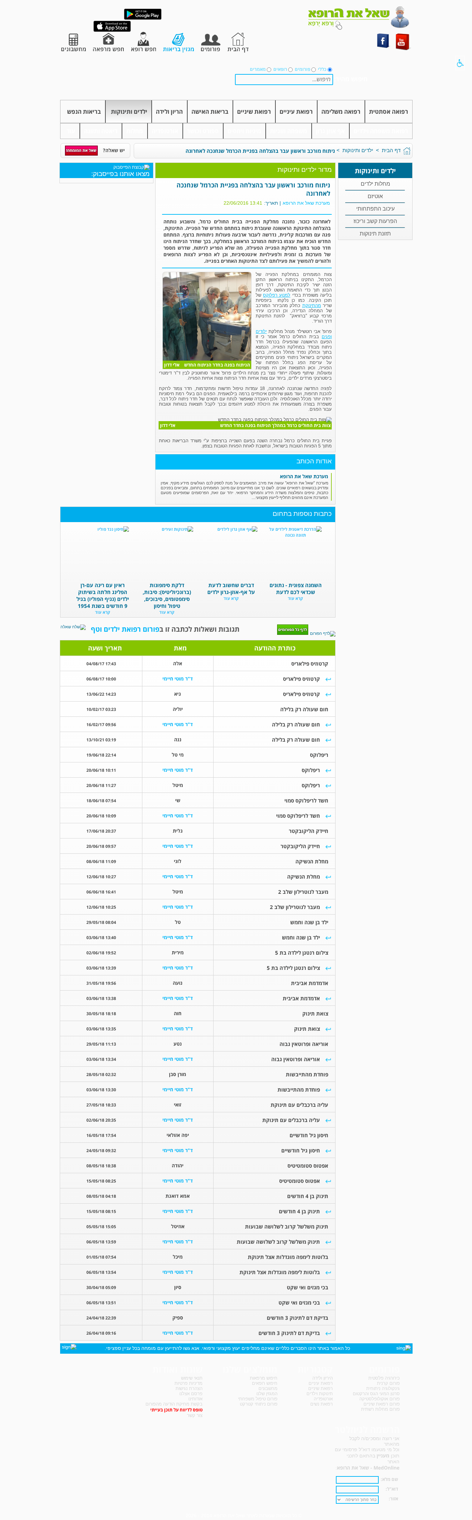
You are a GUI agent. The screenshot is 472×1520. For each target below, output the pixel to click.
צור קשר (194, 1415)
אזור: (393, 1498)
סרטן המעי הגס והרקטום (376, 1393)
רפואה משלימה (340, 111)
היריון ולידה (322, 1378)
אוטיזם (375, 196)
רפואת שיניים (254, 111)
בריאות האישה (209, 111)
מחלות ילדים (375, 184)
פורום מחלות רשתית (380, 1409)
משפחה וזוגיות (288, 131)
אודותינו (195, 1398)
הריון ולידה (169, 111)
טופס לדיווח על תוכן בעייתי (176, 1410)
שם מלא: (389, 1479)
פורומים (302, 69)
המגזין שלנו (266, 1393)
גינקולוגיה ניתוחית (383, 1388)
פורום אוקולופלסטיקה (379, 1398)
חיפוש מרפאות (263, 1378)
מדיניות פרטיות (188, 1383)
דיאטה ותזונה (100, 131)
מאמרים (258, 69)
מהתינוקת (311, 305)
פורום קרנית (388, 1383)
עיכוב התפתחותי (375, 209)
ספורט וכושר (203, 131)
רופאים (280, 69)
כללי (322, 69)
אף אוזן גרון (330, 131)
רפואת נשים (321, 1404)
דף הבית (391, 150)
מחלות (134, 131)
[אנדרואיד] (142, 18)
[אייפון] (112, 30)
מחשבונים (267, 1388)
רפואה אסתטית (388, 111)
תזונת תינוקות (375, 234)
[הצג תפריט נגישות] (460, 63)
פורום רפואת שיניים (382, 1404)
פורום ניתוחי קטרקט (258, 1404)
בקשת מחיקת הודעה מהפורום (173, 1404)
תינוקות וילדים (319, 1393)
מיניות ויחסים (244, 131)
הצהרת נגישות (189, 1388)
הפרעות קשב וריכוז (375, 221)
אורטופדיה (165, 131)
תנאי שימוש (191, 1378)
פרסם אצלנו (190, 1393)
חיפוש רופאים (264, 1383)
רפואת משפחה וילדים (380, 131)
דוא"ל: (392, 1489)
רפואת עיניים (296, 111)
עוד (71, 131)
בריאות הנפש (84, 111)
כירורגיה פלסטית (384, 1378)
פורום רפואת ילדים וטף (125, 629)
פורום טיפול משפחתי (257, 1398)
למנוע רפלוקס (276, 295)
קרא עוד (295, 598)
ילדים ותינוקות (129, 111)
